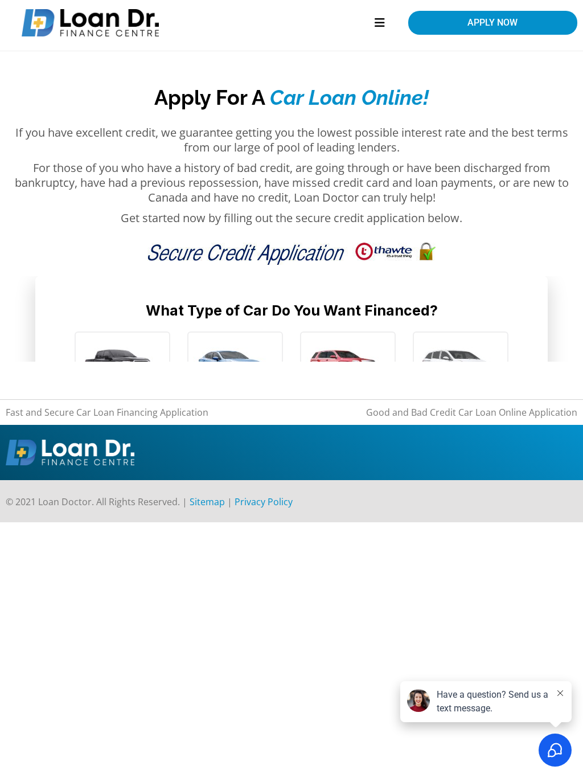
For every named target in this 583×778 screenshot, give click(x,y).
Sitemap (207, 502)
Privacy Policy (264, 502)
